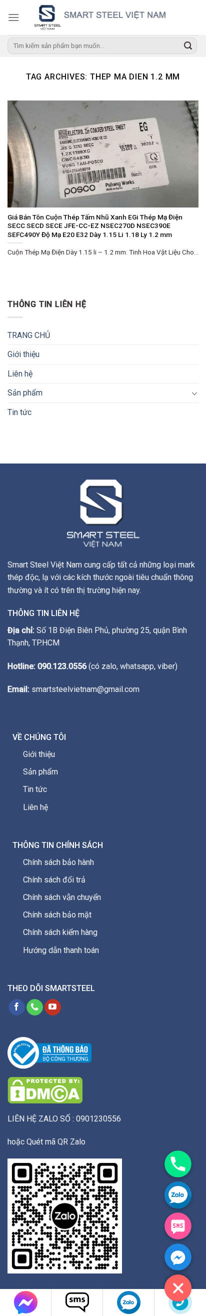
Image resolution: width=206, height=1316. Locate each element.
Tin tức (20, 412)
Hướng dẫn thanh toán (61, 950)
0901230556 (98, 1119)
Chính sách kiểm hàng (60, 932)
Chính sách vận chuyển (62, 897)
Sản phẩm (25, 393)
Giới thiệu (24, 354)
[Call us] (34, 1007)
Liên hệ (20, 373)
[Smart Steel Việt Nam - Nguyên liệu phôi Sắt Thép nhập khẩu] (109, 17)
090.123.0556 (62, 666)
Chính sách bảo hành (58, 862)
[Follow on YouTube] (52, 1007)
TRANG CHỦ (29, 335)
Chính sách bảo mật (57, 915)
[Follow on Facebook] (16, 1007)
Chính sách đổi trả (54, 879)
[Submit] (188, 46)
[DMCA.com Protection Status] (45, 1090)
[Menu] (14, 17)
